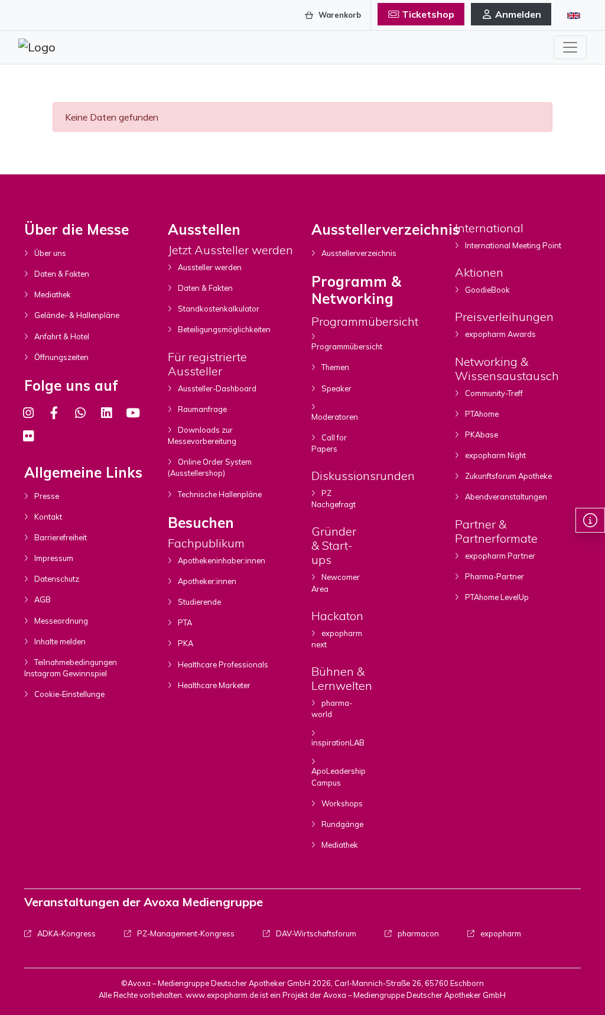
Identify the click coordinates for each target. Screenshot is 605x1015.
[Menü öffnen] (570, 47)
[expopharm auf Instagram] (28, 413)
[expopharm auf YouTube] (133, 413)
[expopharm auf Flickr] (28, 436)
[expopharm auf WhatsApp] (80, 413)
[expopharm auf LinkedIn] (106, 413)
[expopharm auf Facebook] (54, 413)
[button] (590, 520)
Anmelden (518, 14)
